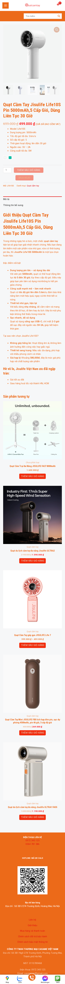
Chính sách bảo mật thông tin (32, 942)
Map (7, 982)
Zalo (20, 982)
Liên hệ (32, 919)
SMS (58, 982)
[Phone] (32, 979)
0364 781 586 (32, 844)
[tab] (32, 199)
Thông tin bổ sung (13, 205)
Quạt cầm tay (33, 186)
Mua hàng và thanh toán (32, 930)
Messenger (45, 982)
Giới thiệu (32, 925)
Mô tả (6, 199)
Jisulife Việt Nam (27, 369)
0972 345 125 (32, 840)
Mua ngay (24, 177)
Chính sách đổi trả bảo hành (32, 936)
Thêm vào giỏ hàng (28, 170)
